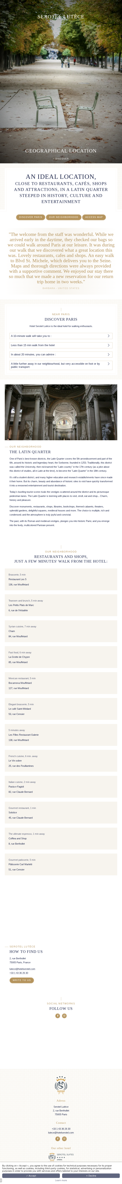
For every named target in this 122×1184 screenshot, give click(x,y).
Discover (61, 159)
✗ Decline (91, 1175)
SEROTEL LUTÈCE (60, 16)
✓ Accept (31, 1175)
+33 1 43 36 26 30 (19, 973)
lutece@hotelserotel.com (22, 969)
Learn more (61, 1180)
